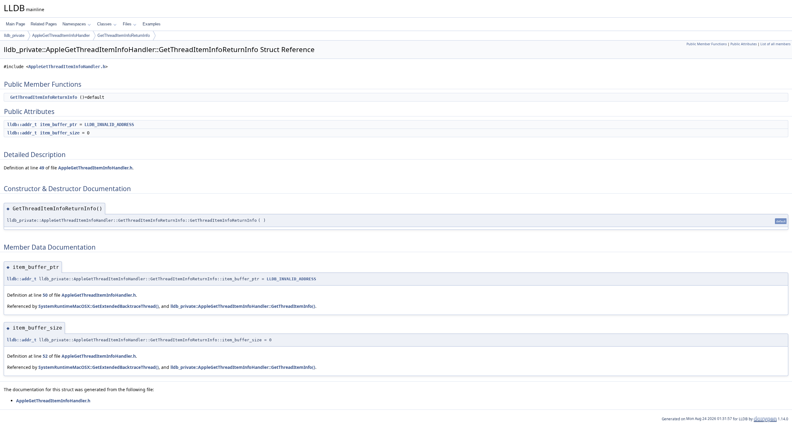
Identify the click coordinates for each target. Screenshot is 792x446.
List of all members (775, 44)
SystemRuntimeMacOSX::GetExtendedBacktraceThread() (98, 306)
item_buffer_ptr (58, 124)
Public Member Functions (707, 44)
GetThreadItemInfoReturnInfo (123, 35)
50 (45, 295)
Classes (104, 24)
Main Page (15, 24)
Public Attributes (743, 44)
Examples (152, 24)
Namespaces (74, 24)
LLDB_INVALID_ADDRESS (109, 124)
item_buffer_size (60, 132)
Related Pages (44, 24)
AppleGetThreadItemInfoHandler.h (66, 66)
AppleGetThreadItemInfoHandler (61, 35)
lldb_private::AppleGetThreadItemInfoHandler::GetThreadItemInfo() (242, 306)
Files (127, 24)
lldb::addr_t (22, 124)
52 (45, 356)
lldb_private (14, 35)
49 (41, 168)
